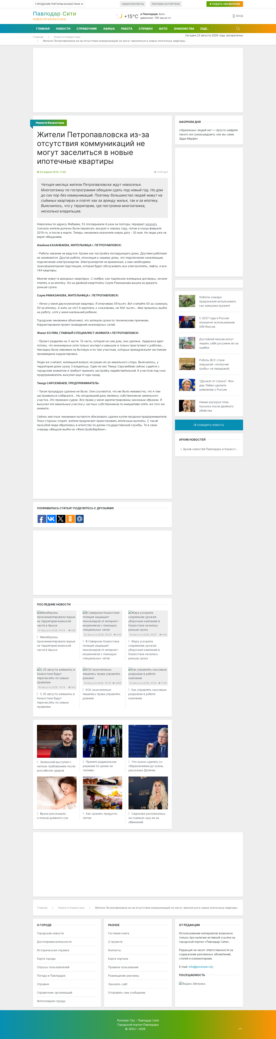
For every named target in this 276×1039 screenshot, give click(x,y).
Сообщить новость (210, 424)
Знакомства (184, 28)
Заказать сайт (117, 984)
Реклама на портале (166, 3)
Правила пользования (123, 967)
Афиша (109, 28)
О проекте (115, 941)
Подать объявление (226, 3)
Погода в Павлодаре (51, 975)
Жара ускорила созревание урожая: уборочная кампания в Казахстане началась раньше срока (144, 650)
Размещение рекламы (123, 975)
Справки (146, 28)
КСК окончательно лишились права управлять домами (101, 694)
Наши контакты (133, 3)
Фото (163, 28)
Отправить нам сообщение (126, 992)
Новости (63, 28)
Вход (239, 15)
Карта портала (118, 958)
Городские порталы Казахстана (57, 3)
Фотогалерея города (51, 1001)
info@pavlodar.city (201, 966)
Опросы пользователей (53, 967)
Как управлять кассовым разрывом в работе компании (147, 694)
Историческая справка (53, 950)
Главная (43, 28)
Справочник (87, 28)
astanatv (151, 224)
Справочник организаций (54, 992)
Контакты (114, 950)
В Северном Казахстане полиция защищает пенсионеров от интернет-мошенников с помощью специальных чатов (101, 650)
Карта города (46, 958)
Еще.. (204, 28)
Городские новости (50, 933)
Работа (126, 28)
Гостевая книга (118, 933)
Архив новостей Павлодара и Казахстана (211, 449)
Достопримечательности (54, 941)
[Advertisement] (138, 80)
